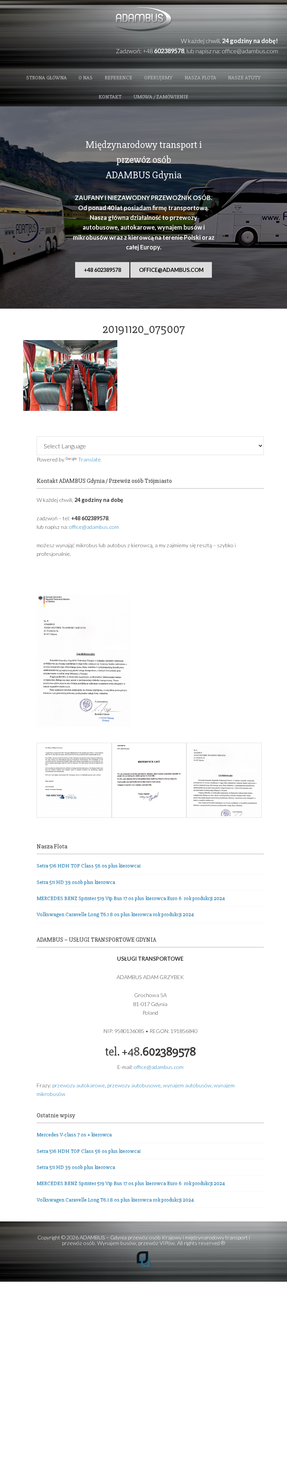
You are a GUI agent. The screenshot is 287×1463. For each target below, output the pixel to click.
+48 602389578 (102, 270)
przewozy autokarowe (78, 1085)
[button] (74, 781)
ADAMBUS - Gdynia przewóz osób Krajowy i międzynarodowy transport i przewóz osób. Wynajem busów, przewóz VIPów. (143, 20)
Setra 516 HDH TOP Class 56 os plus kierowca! (89, 866)
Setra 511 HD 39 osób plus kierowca (76, 882)
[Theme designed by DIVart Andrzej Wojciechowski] (143, 1265)
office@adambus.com (250, 50)
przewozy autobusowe (134, 1085)
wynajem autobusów (187, 1085)
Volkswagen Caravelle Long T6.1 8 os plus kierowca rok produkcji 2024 (115, 914)
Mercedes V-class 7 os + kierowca (74, 1135)
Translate (89, 459)
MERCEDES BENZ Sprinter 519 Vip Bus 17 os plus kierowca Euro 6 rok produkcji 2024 (131, 898)
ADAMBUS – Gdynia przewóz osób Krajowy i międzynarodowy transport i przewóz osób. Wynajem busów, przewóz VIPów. (156, 1240)
